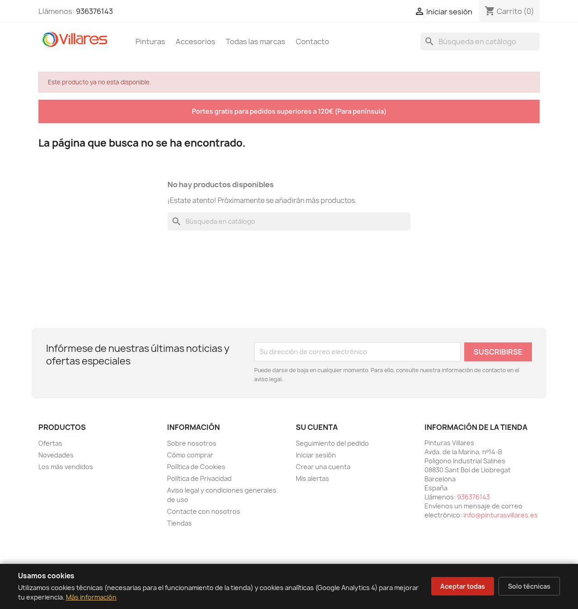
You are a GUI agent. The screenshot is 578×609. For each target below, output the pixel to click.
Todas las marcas (255, 41)
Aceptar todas (462, 586)
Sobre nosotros (191, 443)
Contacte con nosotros (203, 511)
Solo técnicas (529, 586)
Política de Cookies (196, 466)
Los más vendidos (65, 466)
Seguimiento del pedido (332, 443)
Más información (91, 597)
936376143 (94, 11)
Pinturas (150, 41)
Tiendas (179, 523)
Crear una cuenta (323, 466)
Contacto (312, 41)
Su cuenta (317, 427)
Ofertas (50, 443)
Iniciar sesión (316, 455)
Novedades (56, 455)
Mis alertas (312, 478)
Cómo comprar (190, 455)
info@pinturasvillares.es (500, 515)
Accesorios (195, 41)
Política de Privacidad (199, 478)
